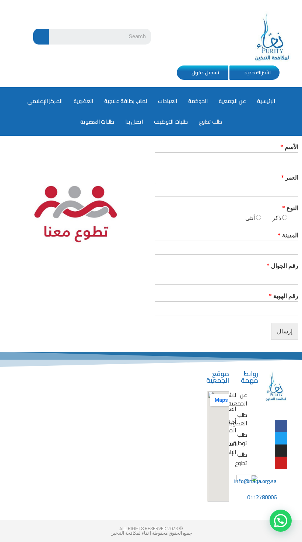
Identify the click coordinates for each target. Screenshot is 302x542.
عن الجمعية (232, 101)
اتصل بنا (134, 121)
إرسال (284, 331)
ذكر (276, 218)
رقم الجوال (282, 265)
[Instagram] (281, 450)
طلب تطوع (210, 121)
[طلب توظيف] (252, 439)
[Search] (41, 37)
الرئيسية (266, 101)
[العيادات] (241, 409)
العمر (289, 177)
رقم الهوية (283, 296)
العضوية (83, 101)
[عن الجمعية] (252, 399)
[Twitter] (281, 438)
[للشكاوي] (241, 395)
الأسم (289, 146)
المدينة (288, 235)
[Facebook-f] (281, 426)
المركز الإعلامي (45, 101)
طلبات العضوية (97, 121)
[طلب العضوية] (252, 419)
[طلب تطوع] (252, 459)
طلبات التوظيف (171, 121)
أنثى (250, 218)
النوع (290, 208)
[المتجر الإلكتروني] (241, 448)
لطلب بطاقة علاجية (125, 101)
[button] (254, 72)
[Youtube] (281, 463)
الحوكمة (198, 101)
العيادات (167, 101)
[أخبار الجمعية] (241, 426)
